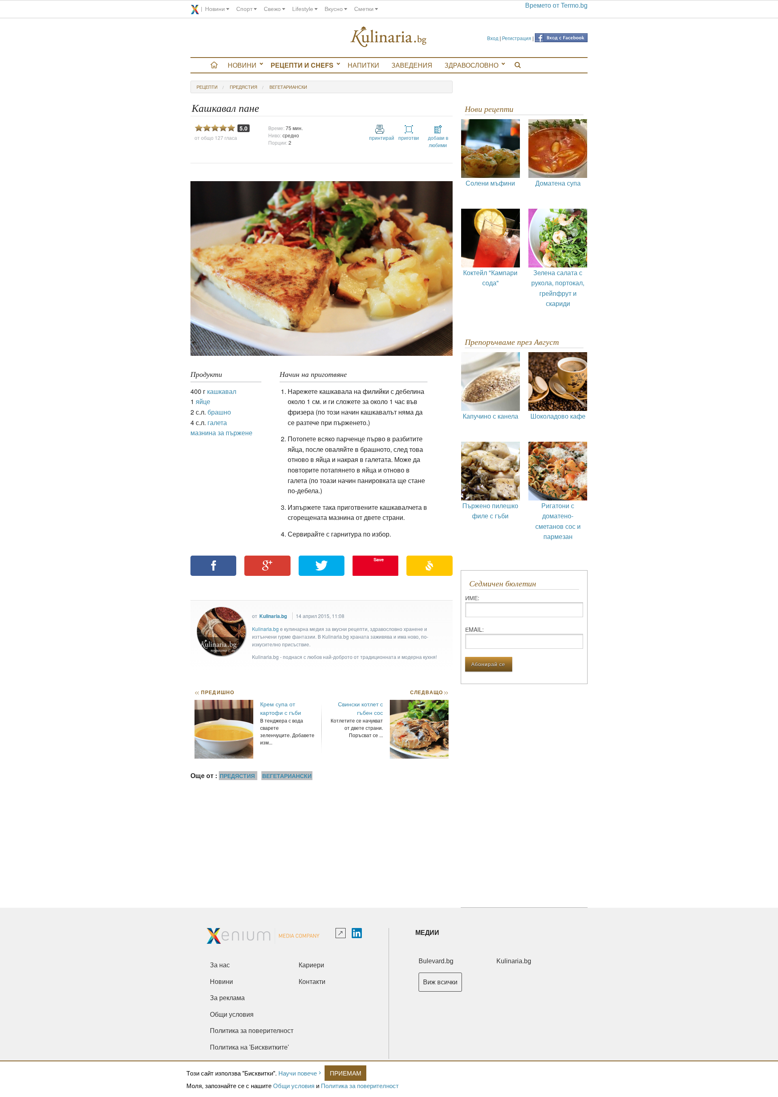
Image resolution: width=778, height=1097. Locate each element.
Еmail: (474, 629)
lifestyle (302, 9)
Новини (242, 65)
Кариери (311, 965)
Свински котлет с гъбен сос (360, 708)
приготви (408, 137)
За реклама (227, 997)
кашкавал (221, 391)
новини (215, 9)
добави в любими (438, 141)
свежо (272, 9)
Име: (472, 598)
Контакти (312, 981)
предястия (243, 86)
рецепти (207, 86)
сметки (364, 9)
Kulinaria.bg (273, 616)
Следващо (429, 692)
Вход (492, 37)
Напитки (363, 65)
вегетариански (288, 86)
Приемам (345, 1073)
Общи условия (293, 1085)
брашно (219, 412)
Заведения (411, 65)
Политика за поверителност (360, 1085)
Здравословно (471, 65)
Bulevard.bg (436, 961)
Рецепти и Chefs (302, 65)
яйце (203, 401)
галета (217, 422)
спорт (244, 9)
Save (379, 559)
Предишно (214, 692)
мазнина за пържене (221, 432)
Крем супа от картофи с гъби (280, 708)
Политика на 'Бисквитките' (249, 1047)
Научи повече (297, 1073)
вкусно (334, 9)
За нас (220, 965)
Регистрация (516, 37)
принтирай (379, 137)
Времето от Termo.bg (556, 5)
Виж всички (440, 982)
